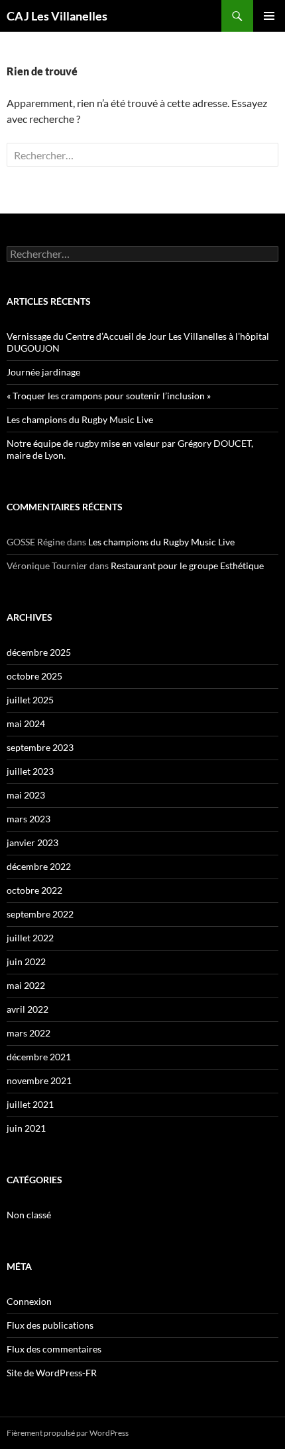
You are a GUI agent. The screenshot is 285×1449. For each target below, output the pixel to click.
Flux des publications (50, 1325)
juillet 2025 (30, 699)
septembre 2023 (40, 747)
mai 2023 (26, 795)
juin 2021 (26, 1128)
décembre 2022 (39, 866)
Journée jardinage (43, 371)
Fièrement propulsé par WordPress (68, 1433)
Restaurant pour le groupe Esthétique (187, 565)
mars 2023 (28, 818)
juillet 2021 (30, 1104)
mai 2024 (26, 723)
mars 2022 (28, 1032)
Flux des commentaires (54, 1348)
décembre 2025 (39, 652)
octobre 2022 (34, 890)
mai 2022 (26, 985)
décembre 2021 (39, 1056)
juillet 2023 (30, 771)
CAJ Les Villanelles (57, 16)
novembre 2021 (39, 1080)
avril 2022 (27, 1009)
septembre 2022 (40, 914)
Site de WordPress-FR (52, 1372)
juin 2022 (26, 961)
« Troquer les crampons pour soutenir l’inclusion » (109, 395)
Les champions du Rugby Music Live (80, 419)
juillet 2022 (30, 937)
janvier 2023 (32, 842)
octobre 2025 (34, 676)
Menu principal (269, 16)
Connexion (29, 1301)
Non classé (29, 1214)
